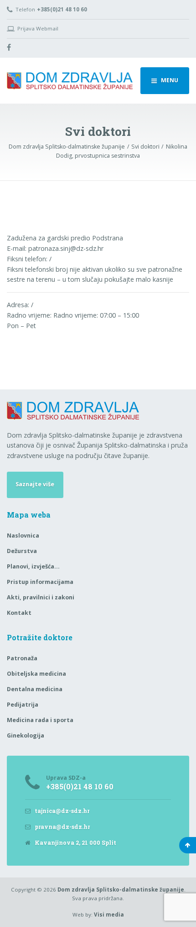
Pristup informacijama (40, 582)
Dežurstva (22, 551)
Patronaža (22, 658)
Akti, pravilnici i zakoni (40, 597)
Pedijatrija (22, 704)
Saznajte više (34, 484)
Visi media (109, 914)
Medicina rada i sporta (40, 720)
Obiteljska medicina (36, 674)
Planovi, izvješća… (33, 566)
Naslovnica (23, 535)
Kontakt (19, 613)
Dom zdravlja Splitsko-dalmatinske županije (120, 889)
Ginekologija (25, 735)
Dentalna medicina (34, 689)
